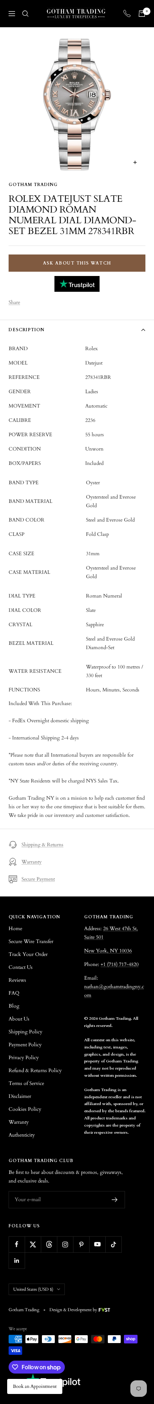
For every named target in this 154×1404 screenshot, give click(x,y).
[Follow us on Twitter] (33, 1244)
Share (14, 302)
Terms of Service (26, 1083)
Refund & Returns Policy (35, 1070)
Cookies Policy (25, 1109)
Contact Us (21, 967)
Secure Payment (38, 879)
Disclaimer (20, 1096)
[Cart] (141, 13)
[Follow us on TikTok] (113, 1244)
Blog (14, 1006)
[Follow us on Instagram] (65, 1244)
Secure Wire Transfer (31, 941)
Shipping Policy (25, 1031)
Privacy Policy (24, 1057)
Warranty (31, 861)
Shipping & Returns (42, 844)
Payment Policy (25, 1044)
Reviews (17, 980)
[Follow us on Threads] (49, 1244)
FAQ (14, 993)
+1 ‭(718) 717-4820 (120, 964)
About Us (19, 1018)
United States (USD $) (33, 1289)
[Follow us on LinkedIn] (17, 1260)
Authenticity (22, 1135)
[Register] (115, 1199)
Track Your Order (28, 954)
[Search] (25, 13)
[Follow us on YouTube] (97, 1244)
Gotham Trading (33, 184)
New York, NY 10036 (108, 950)
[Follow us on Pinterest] (81, 1244)
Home (15, 928)
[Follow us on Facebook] (17, 1244)
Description (26, 330)
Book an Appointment (35, 1386)
